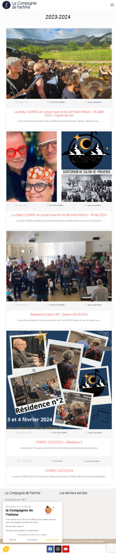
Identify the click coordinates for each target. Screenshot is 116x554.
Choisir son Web (96, 541)
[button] (6, 549)
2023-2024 (54, 102)
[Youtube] (65, 549)
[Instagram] (58, 549)
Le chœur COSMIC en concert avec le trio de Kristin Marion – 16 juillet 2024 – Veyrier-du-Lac (59, 114)
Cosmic (62, 102)
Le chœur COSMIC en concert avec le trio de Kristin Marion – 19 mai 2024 (59, 215)
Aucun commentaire (94, 102)
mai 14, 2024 (23, 205)
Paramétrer (32, 540)
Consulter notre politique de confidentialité (22, 531)
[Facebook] (50, 549)
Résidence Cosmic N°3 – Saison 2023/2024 (59, 314)
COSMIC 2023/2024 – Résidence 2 (59, 442)
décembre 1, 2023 (25, 432)
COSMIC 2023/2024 (59, 470)
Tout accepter (52, 540)
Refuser (12, 540)
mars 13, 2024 (23, 305)
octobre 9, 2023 (26, 461)
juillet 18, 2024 (24, 102)
